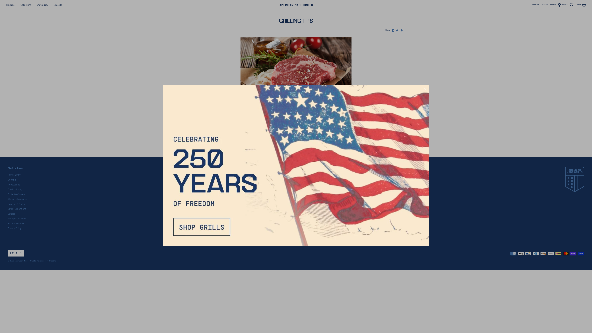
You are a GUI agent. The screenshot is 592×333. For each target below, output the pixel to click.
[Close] (425, 89)
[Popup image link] (296, 165)
